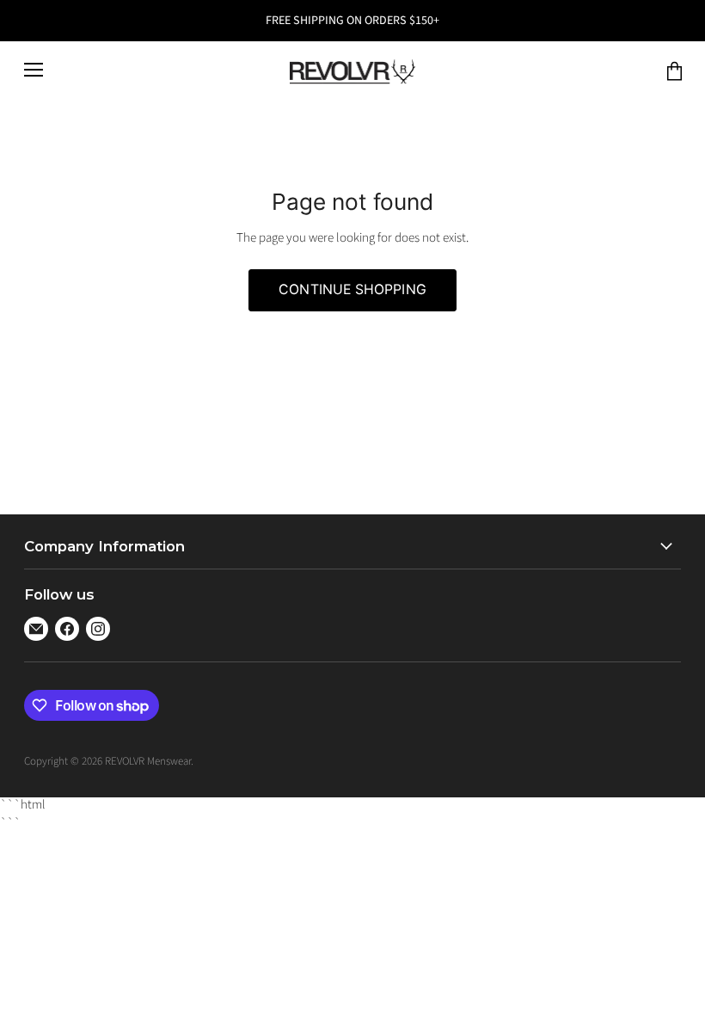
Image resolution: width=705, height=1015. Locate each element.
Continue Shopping (352, 289)
